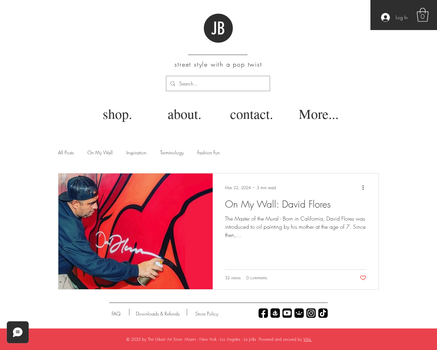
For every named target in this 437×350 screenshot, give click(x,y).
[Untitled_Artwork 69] (323, 313)
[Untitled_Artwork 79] (311, 313)
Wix (308, 339)
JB (218, 28)
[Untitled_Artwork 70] (263, 313)
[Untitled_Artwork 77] (287, 313)
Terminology (172, 152)
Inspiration (136, 152)
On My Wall (100, 152)
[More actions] (365, 187)
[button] (422, 15)
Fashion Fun (208, 152)
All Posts (66, 152)
